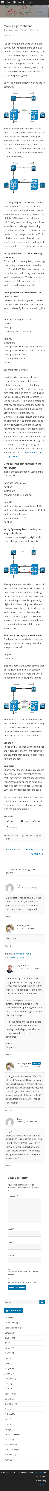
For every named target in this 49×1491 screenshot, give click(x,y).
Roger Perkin (23, 965)
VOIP (6, 1459)
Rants (7, 1419)
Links (6, 1383)
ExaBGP (8, 1353)
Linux (6, 1388)
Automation (9, 1322)
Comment (13, 1196)
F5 (5, 1358)
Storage (7, 1429)
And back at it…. (15, 849)
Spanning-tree (35, 835)
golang (7, 1363)
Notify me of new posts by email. (23, 1282)
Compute (8, 1333)
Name (11, 1229)
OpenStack (9, 1404)
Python (7, 1414)
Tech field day (10, 1434)
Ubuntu (7, 1439)
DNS (6, 1343)
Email (11, 1242)
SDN (6, 1424)
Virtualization (10, 1449)
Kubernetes (9, 1378)
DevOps (8, 1338)
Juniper (7, 1373)
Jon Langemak (12, 30)
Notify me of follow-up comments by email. (24, 1273)
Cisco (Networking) (15, 835)
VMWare (8, 1454)
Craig (19, 884)
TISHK (7, 838)
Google (7, 1368)
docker (7, 1348)
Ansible (7, 1317)
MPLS (7, 1399)
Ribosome (39, 1472)
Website (11, 1255)
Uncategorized (10, 1444)
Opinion (7, 1409)
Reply (7, 916)
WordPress (41, 1484)
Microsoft (8, 1393)
